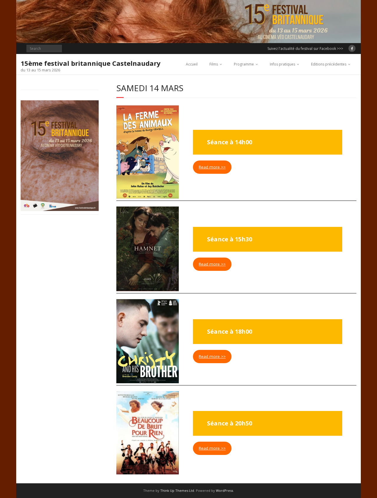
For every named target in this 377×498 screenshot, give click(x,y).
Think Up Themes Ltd (177, 490)
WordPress (224, 490)
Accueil (192, 64)
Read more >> (212, 167)
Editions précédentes (328, 64)
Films (213, 64)
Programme (244, 64)
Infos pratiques (282, 64)
